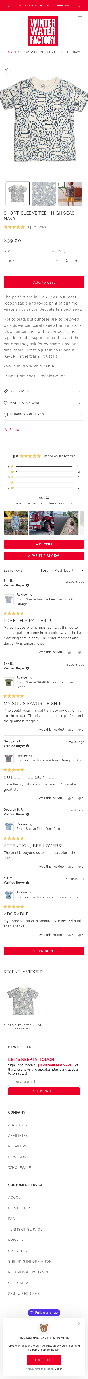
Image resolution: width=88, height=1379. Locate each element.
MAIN (12, 52)
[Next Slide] (81, 523)
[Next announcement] (79, 5)
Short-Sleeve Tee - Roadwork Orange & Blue (49, 760)
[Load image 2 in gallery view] (44, 194)
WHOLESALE (19, 1168)
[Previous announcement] (8, 5)
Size (7, 251)
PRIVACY (16, 1240)
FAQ (11, 1219)
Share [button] (14, 430)
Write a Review (53, 557)
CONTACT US (20, 1208)
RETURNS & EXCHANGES (30, 1272)
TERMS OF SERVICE (25, 1229)
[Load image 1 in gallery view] (17, 194)
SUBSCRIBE (44, 1091)
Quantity (58, 251)
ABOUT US (17, 1125)
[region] (44, 523)
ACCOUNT (17, 1197)
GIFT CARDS (18, 1283)
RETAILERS (17, 1146)
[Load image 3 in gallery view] (70, 194)
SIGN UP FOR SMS (24, 1293)
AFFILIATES (18, 1135)
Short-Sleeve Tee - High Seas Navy (50, 52)
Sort (45, 570)
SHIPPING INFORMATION (30, 1261)
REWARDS (17, 1157)
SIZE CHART (18, 1251)
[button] (6, 18)
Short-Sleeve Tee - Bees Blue (38, 828)
